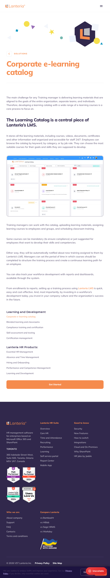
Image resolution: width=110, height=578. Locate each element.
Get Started (55, 384)
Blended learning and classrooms (23, 322)
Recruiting (45, 442)
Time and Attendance (51, 437)
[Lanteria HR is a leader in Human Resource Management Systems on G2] (29, 475)
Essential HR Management (19, 351)
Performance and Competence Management (28, 368)
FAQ (8, 527)
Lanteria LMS (85, 288)
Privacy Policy (42, 563)
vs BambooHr (47, 517)
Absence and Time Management (22, 357)
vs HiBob (44, 522)
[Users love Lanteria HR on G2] (29, 495)
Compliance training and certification (24, 327)
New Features (81, 433)
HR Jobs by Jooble (83, 456)
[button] (101, 6)
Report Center (47, 460)
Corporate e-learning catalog (21, 316)
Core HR (44, 433)
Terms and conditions (17, 536)
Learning (44, 451)
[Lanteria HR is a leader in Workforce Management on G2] (13, 495)
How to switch (81, 437)
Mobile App (46, 465)
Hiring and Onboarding (17, 362)
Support (10, 522)
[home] (15, 6)
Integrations (80, 442)
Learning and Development (20, 373)
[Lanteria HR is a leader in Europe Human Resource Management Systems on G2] (13, 475)
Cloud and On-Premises (86, 447)
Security (78, 428)
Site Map (57, 563)
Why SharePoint (82, 451)
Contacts (10, 531)
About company (14, 517)
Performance (46, 447)
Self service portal (49, 456)
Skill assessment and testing (20, 332)
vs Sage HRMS (47, 527)
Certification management (19, 338)
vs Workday (46, 531)
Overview (45, 428)
